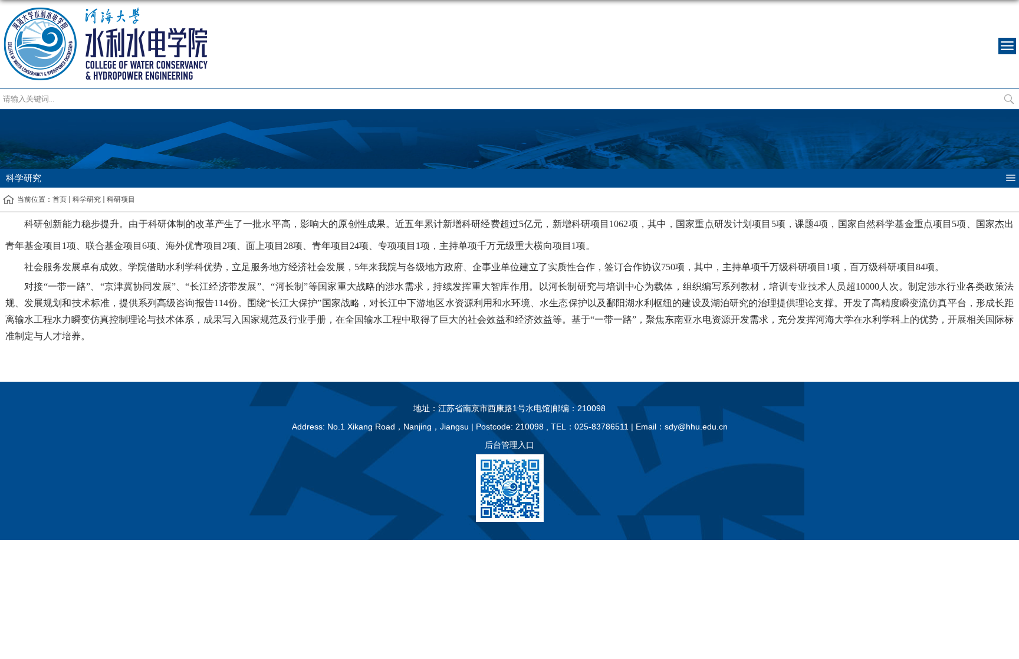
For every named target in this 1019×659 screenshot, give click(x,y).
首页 (59, 199)
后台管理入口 (509, 445)
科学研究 (87, 199)
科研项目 (121, 199)
